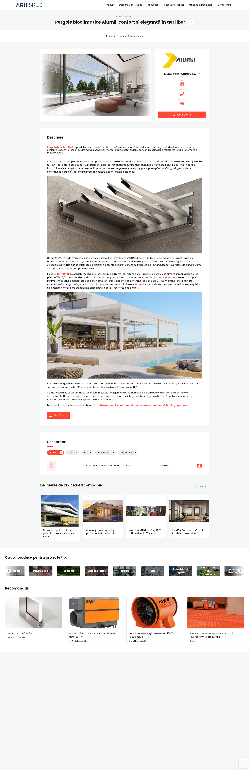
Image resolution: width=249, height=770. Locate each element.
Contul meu (224, 4)
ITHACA (140, 284)
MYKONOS (171, 277)
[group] (40, 571)
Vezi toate (202, 486)
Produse (110, 4)
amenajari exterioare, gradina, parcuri (124, 36)
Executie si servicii (174, 4)
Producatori (153, 4)
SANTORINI (63, 274)
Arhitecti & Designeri (200, 4)
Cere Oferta (184, 114)
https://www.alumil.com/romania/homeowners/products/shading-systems (140, 405)
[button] (47, 85)
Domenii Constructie (130, 4)
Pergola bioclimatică (60, 147)
